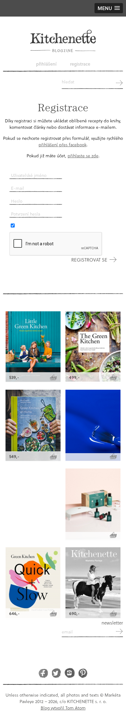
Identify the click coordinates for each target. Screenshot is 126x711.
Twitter (56, 673)
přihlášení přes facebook (63, 144)
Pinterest (83, 673)
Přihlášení (46, 64)
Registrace (80, 64)
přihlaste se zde (83, 155)
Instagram (70, 673)
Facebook (43, 673)
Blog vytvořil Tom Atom (63, 708)
